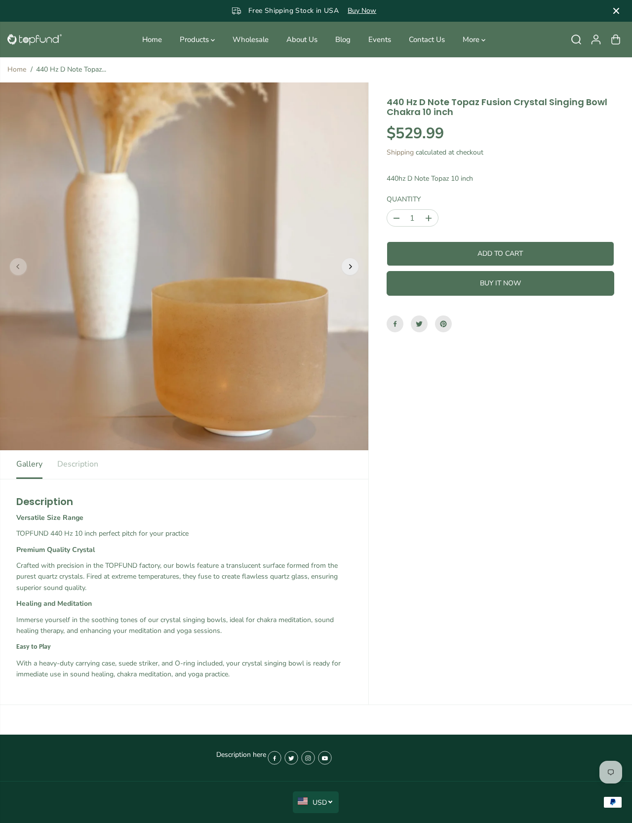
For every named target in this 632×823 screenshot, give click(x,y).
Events (379, 39)
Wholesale (251, 39)
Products (195, 39)
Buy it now (500, 283)
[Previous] (18, 266)
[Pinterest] (443, 323)
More (472, 39)
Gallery (29, 464)
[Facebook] (395, 323)
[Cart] (616, 39)
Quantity (404, 199)
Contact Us (427, 39)
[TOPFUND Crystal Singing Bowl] (34, 39)
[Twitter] (419, 323)
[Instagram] (308, 757)
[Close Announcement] (616, 10)
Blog (343, 39)
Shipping (400, 152)
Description (77, 464)
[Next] (350, 266)
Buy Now (362, 10)
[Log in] (596, 39)
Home (152, 39)
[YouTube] (324, 757)
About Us (301, 39)
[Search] (576, 39)
